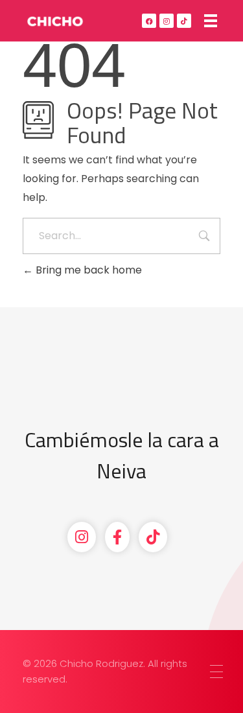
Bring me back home (87, 270)
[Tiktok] (184, 21)
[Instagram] (166, 21)
